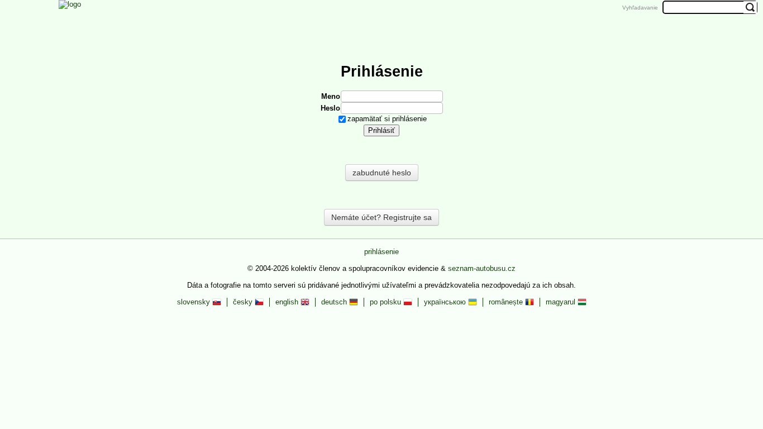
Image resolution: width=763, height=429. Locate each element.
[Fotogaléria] (362, 23)
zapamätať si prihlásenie (387, 119)
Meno (330, 96)
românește (507, 302)
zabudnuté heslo (381, 172)
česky (244, 302)
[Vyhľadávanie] (475, 23)
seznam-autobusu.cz (482, 268)
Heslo (330, 108)
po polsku (386, 302)
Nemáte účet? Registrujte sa (381, 217)
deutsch (335, 302)
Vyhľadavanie (640, 7)
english (288, 302)
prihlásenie (381, 251)
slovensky (194, 302)
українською (446, 302)
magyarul (562, 302)
